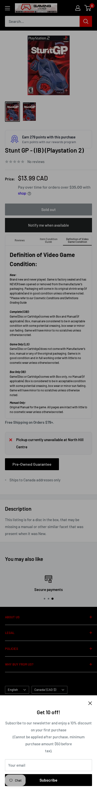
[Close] (90, 702)
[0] (88, 8)
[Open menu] (7, 8)
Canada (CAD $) (45, 690)
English (13, 690)
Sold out (48, 209)
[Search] (86, 21)
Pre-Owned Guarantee (31, 464)
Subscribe (48, 780)
